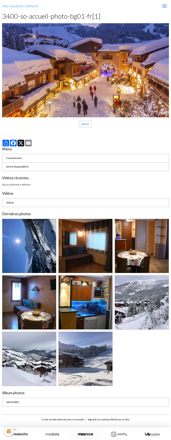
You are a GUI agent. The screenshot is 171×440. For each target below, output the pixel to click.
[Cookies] (9, 431)
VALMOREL (12, 402)
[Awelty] (119, 434)
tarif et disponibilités (17, 166)
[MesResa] (85, 434)
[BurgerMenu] (164, 6)
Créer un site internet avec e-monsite (63, 419)
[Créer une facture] (152, 434)
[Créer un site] (19, 434)
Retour (85, 123)
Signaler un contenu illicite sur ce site (108, 419)
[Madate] (52, 434)
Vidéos (10, 202)
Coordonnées (14, 158)
